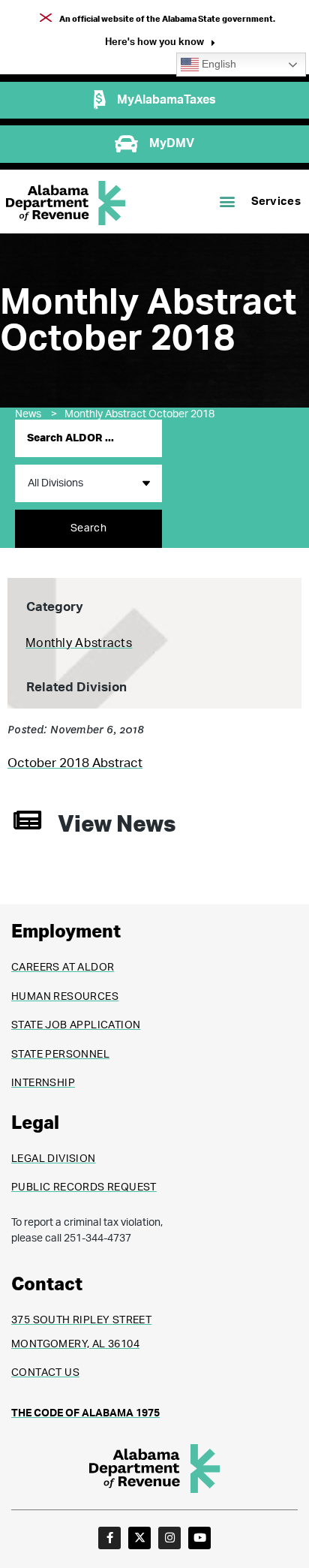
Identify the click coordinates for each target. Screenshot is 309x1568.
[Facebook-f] (109, 1538)
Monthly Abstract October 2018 (139, 414)
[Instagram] (169, 1538)
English (217, 64)
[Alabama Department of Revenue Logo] (66, 203)
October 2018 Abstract (75, 763)
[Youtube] (199, 1538)
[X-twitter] (139, 1538)
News (36, 414)
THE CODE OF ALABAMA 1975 (85, 1413)
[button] (160, 44)
